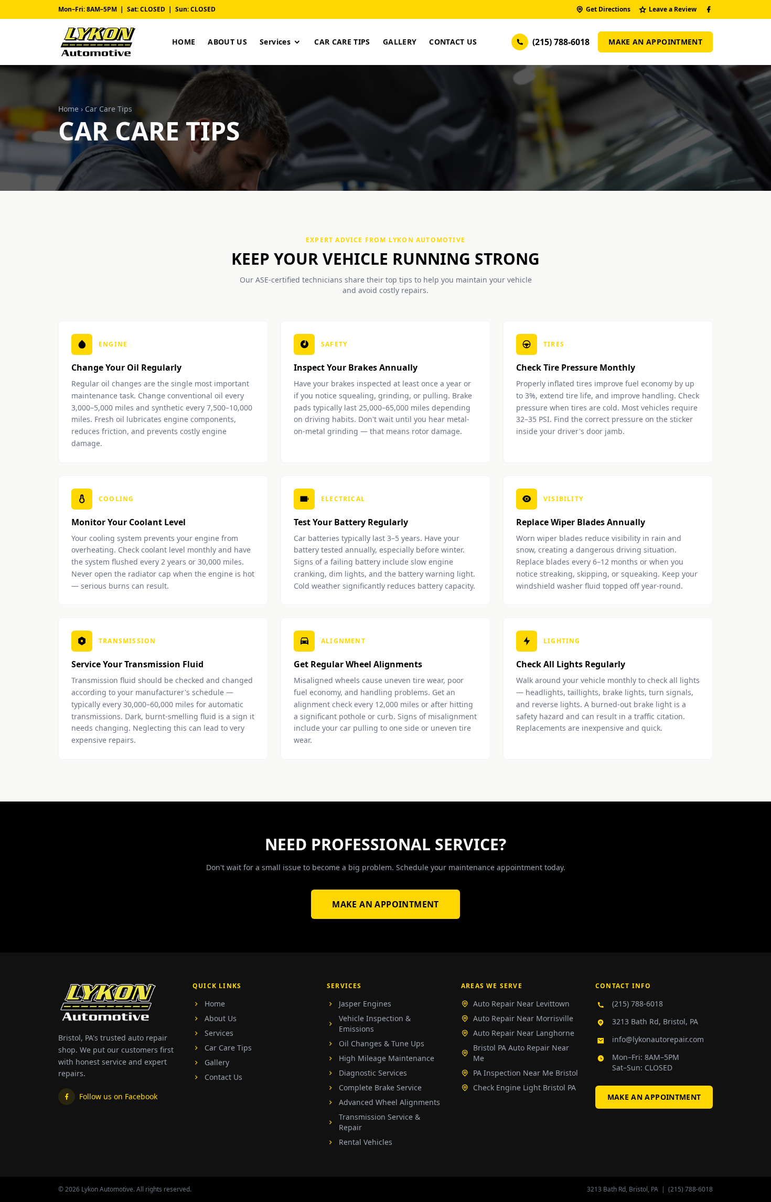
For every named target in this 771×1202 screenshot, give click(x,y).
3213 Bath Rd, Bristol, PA (655, 1021)
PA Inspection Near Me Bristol (525, 1073)
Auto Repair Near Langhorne (523, 1033)
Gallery (399, 42)
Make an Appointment (655, 42)
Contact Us (453, 42)
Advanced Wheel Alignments (389, 1102)
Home (183, 42)
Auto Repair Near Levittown (521, 1004)
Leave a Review (673, 9)
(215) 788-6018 (561, 42)
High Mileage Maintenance (386, 1058)
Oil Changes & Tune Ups (381, 1043)
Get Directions (608, 9)
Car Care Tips (342, 42)
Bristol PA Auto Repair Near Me (521, 1053)
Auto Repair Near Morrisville (523, 1018)
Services (275, 42)
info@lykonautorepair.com (658, 1039)
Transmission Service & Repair (379, 1122)
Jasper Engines (365, 1004)
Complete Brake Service (380, 1087)
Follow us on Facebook (118, 1096)
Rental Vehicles (365, 1142)
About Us (227, 42)
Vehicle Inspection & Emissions (375, 1023)
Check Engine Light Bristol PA (524, 1087)
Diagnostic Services (373, 1073)
